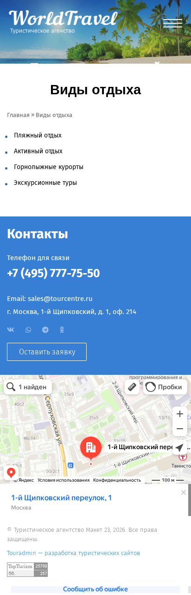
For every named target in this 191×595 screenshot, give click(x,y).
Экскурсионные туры (45, 183)
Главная (18, 114)
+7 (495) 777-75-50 (53, 274)
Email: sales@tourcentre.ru (50, 298)
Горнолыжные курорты (48, 167)
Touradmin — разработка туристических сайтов (73, 552)
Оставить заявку (47, 351)
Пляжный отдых (38, 135)
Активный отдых (38, 151)
